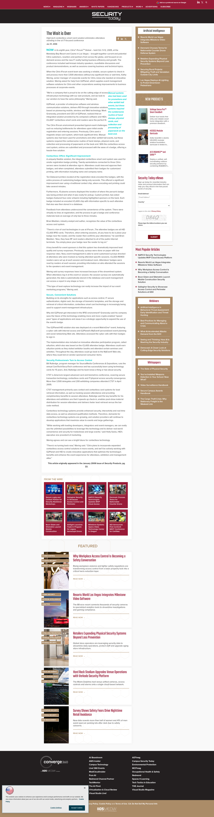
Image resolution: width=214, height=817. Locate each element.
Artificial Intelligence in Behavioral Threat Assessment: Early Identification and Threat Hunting (154, 311)
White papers (97, 7)
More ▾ (139, 7)
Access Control (48, 556)
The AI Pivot (95, 786)
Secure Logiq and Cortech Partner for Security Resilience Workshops (54, 500)
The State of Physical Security (154, 369)
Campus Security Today (143, 761)
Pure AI (92, 775)
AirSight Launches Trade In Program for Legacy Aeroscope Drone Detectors (74, 529)
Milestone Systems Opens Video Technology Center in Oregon (96, 528)
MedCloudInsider (97, 771)
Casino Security (48, 594)
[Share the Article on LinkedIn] (121, 38)
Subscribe (165, 7)
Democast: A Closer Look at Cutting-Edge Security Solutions (155, 349)
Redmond (136, 775)
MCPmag (136, 768)
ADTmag (136, 757)
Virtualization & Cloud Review (103, 789)
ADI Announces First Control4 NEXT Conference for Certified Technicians (117, 529)
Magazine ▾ (58, 7)
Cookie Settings (56, 808)
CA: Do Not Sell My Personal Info (142, 804)
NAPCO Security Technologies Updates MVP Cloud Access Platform (95, 501)
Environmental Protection (144, 764)
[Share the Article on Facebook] (117, 38)
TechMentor (94, 782)
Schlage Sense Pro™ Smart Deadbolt (158, 111)
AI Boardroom (95, 757)
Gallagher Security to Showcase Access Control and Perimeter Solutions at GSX (75, 501)
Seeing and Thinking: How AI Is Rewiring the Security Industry (154, 341)
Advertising (152, 7)
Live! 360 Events (97, 768)
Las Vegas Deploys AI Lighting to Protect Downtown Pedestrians (154, 83)
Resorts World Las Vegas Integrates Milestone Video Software (99, 597)
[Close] (84, 788)
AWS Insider (95, 761)
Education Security (50, 710)
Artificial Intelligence (51, 599)
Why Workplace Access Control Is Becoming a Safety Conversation (99, 558)
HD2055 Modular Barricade (156, 132)
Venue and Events (49, 672)
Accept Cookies (77, 808)
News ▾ (46, 7)
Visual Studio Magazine (143, 789)
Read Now (78, 579)
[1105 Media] (50, 771)
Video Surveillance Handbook (154, 385)
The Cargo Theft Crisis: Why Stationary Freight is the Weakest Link (153, 401)
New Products (154, 99)
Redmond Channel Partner (101, 779)
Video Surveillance (50, 676)
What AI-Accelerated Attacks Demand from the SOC (153, 332)
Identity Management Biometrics (55, 565)
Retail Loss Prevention (51, 633)
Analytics (46, 604)
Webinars (71, 7)
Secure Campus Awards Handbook (151, 392)
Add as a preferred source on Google (173, 3)
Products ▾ (127, 7)
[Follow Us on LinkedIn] (198, 2)
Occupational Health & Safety (146, 771)
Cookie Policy (105, 804)
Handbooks (113, 7)
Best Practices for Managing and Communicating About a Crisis (153, 323)
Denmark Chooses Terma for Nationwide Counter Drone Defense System (117, 501)
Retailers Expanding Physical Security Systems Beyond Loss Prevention (99, 635)
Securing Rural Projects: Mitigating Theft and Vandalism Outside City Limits (154, 72)
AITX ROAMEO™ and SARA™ (158, 153)
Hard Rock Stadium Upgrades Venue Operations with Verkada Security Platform (100, 674)
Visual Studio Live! (97, 793)
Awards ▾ (83, 7)
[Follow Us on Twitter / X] (202, 2)
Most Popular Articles (147, 249)
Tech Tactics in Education (144, 782)
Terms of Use (121, 804)
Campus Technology (98, 764)
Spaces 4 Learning (140, 779)
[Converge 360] (54, 762)
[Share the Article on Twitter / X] (125, 38)
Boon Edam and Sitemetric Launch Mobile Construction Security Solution (154, 279)
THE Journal (138, 786)
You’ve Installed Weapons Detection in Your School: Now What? (154, 377)
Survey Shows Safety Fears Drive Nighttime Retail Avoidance (97, 713)
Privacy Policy (156, 211)
